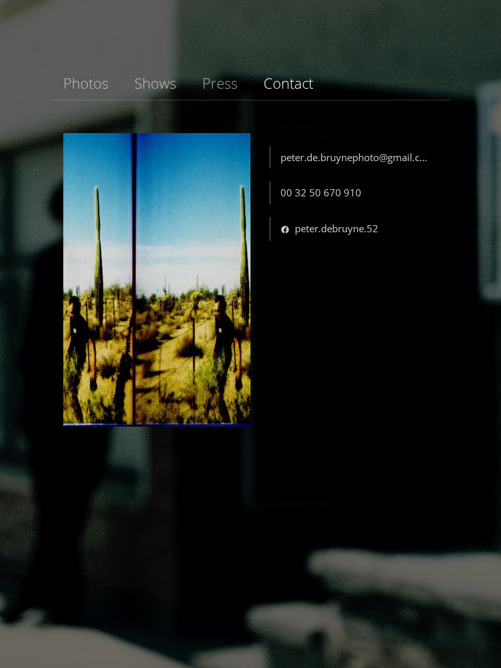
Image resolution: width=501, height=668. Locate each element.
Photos (85, 83)
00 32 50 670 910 (321, 192)
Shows (155, 83)
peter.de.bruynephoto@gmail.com (357, 157)
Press (219, 83)
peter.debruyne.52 (335, 228)
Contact (288, 83)
